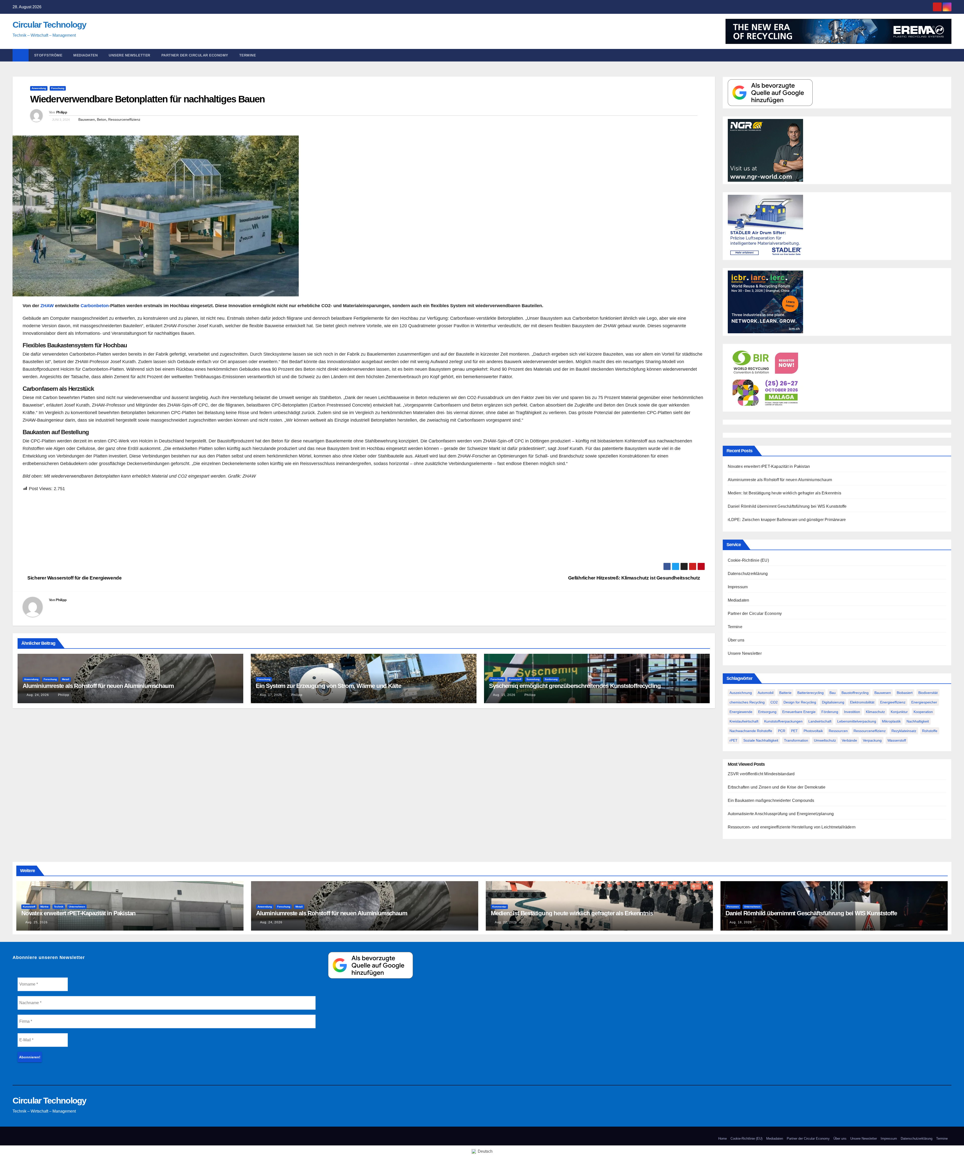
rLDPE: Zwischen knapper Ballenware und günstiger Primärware (787, 519)
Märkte (44, 906)
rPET (734, 740)
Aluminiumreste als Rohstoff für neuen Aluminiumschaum (98, 685)
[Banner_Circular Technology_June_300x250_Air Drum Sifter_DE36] (765, 226)
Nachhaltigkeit (918, 721)
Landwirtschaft (819, 721)
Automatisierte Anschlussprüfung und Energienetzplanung (781, 814)
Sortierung (551, 679)
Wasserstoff (896, 740)
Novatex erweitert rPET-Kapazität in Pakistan (769, 466)
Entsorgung (767, 712)
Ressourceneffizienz (124, 119)
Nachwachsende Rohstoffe (751, 731)
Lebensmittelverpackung (856, 721)
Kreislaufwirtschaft (744, 721)
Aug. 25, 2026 (36, 922)
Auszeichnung (741, 693)
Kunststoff (515, 679)
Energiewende (741, 712)
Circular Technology (49, 24)
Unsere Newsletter (129, 55)
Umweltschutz (825, 740)
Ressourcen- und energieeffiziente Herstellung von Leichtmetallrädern (792, 827)
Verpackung (872, 740)
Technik (59, 906)
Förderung (829, 712)
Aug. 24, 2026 (38, 695)
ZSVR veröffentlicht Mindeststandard (761, 774)
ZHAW (47, 305)
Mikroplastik (891, 721)
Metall (65, 679)
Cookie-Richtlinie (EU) (748, 560)
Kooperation (923, 712)
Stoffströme (48, 55)
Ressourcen (838, 731)
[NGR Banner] (765, 150)
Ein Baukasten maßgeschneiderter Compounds (771, 800)
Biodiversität (928, 693)
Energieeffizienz (893, 702)
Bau (832, 693)
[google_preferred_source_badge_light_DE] (770, 92)
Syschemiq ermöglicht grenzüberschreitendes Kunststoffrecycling (575, 685)
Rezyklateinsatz (903, 731)
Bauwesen (86, 119)
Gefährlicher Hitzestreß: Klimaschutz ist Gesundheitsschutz (634, 577)
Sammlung (532, 679)
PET (794, 731)
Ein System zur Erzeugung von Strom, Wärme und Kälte (328, 685)
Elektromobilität (862, 702)
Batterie (785, 693)
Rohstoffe (929, 731)
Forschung (57, 88)
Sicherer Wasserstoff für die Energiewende (74, 577)
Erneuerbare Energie (799, 712)
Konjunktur (899, 712)
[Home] (21, 55)
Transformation (796, 740)
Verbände (849, 740)
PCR (781, 731)
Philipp (61, 112)
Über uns (736, 640)
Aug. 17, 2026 (271, 695)
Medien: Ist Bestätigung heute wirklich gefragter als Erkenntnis (784, 493)
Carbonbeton (95, 305)
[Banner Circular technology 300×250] (765, 377)
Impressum (738, 587)
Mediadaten (85, 55)
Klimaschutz (875, 712)
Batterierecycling (810, 693)
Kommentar (499, 906)
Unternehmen (77, 906)
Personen (733, 906)
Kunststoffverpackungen (783, 721)
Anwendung (39, 88)
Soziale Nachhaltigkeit (760, 740)
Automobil (765, 693)
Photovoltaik (813, 731)
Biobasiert (905, 693)
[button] (949, 55)
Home (722, 1138)
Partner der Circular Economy (194, 55)
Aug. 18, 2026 (741, 922)
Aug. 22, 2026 (506, 922)
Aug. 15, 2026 (504, 695)
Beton (101, 119)
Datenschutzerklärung (748, 573)
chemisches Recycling (747, 702)
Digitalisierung (833, 702)
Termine (247, 55)
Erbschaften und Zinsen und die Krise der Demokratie (777, 787)
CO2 (774, 702)
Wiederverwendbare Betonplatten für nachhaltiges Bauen (147, 99)
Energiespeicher (924, 702)
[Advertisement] (173, 527)
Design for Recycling (800, 702)
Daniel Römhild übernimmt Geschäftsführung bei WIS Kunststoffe (787, 506)
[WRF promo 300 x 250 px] (765, 301)
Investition (852, 712)
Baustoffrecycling (855, 693)
